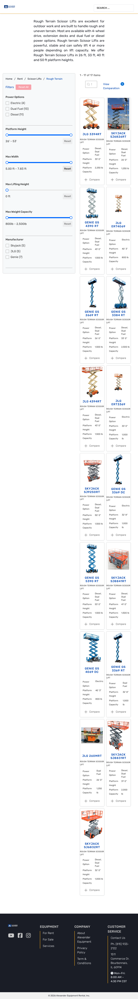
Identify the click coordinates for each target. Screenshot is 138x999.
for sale (48, 939)
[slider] (7, 135)
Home (9, 78)
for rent (48, 933)
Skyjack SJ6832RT (92, 845)
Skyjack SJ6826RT (118, 135)
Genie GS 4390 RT (92, 224)
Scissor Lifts (34, 78)
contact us (118, 938)
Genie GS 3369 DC (118, 490)
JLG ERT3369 (118, 402)
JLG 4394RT (92, 401)
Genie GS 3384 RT (118, 313)
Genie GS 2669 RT (92, 313)
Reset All (23, 87)
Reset (67, 141)
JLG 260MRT (92, 756)
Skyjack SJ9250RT (92, 490)
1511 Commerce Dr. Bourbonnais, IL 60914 (120, 961)
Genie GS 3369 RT (118, 668)
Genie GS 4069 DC (92, 670)
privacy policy (82, 950)
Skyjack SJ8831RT (118, 756)
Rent (20, 78)
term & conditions (84, 961)
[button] (39, 103)
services (48, 946)
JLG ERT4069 (118, 224)
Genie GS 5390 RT (92, 579)
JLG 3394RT (92, 134)
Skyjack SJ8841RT (118, 579)
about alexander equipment (84, 937)
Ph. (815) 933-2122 (120, 946)
